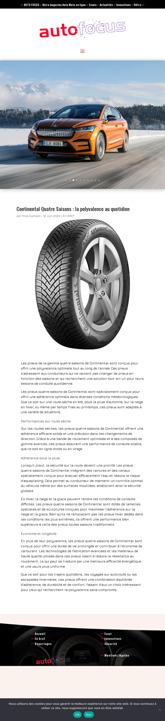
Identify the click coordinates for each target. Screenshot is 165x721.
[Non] (159, 710)
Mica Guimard (31, 216)
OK (77, 714)
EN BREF (68, 216)
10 (99, 180)
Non (89, 714)
